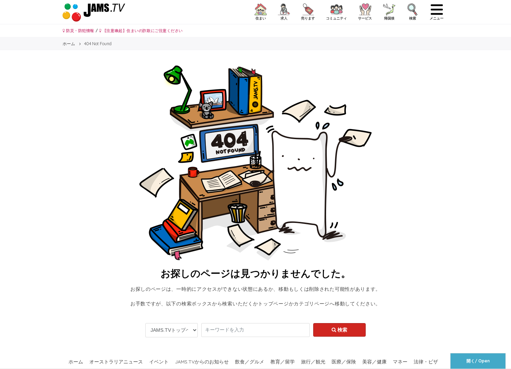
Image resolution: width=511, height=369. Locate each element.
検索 (341, 329)
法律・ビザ (426, 362)
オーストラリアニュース (116, 362)
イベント (159, 362)
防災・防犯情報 (79, 30)
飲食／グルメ (249, 362)
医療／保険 (344, 362)
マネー (400, 362)
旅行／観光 (313, 362)
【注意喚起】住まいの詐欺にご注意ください (142, 30)
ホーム (75, 362)
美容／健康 (374, 362)
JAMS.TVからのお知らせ (202, 362)
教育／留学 (282, 362)
